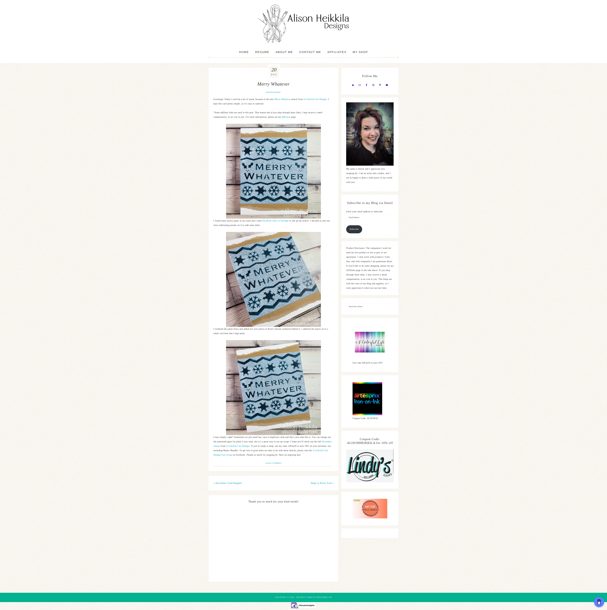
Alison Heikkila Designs (303, 24)
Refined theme (305, 597)
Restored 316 (324, 597)
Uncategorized (273, 92)
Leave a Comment (273, 463)
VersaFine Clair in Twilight (275, 221)
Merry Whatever (282, 99)
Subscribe (354, 229)
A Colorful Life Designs (315, 99)
